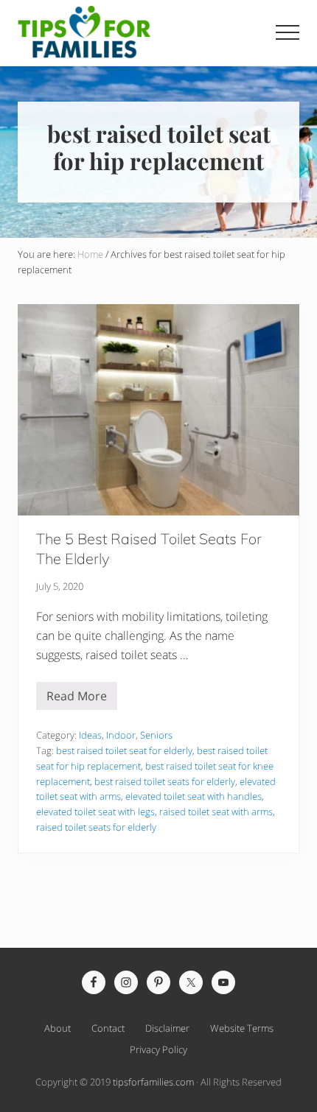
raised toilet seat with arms (216, 811)
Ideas (90, 735)
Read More (76, 699)
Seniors (156, 735)
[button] (287, 32)
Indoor (121, 735)
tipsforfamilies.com (153, 1081)
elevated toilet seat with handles (193, 796)
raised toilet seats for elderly (96, 827)
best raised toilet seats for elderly (164, 781)
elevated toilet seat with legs (95, 811)
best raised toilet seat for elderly (124, 750)
